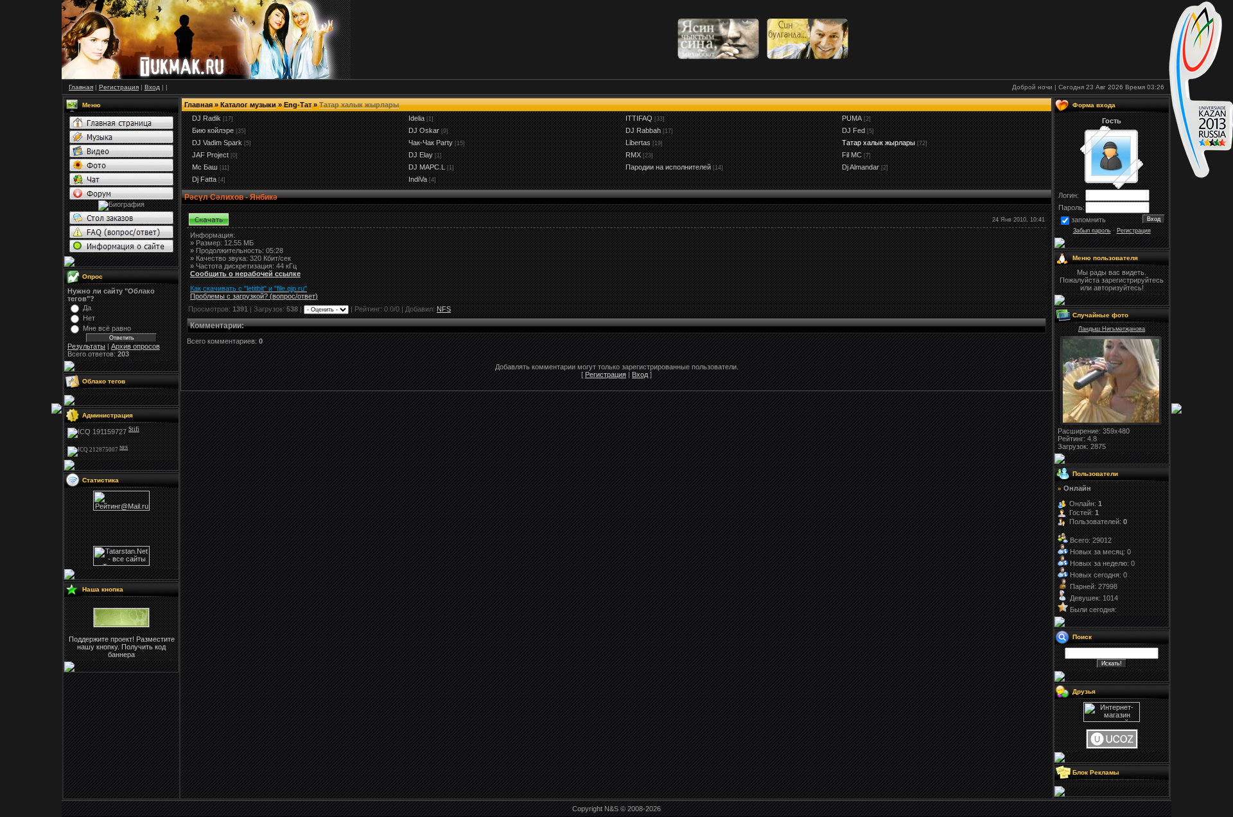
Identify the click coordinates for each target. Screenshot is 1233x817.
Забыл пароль (1092, 230)
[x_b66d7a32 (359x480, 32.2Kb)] (1111, 420)
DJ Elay (420, 155)
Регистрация (605, 374)
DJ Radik (206, 118)
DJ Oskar (423, 130)
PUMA (852, 118)
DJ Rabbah (643, 130)
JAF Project (210, 155)
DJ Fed (853, 130)
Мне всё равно (107, 328)
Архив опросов (135, 346)
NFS (444, 309)
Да (87, 308)
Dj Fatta (204, 179)
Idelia (416, 118)
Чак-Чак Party (430, 142)
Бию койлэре (213, 130)
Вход (640, 374)
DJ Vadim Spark (217, 142)
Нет (89, 318)
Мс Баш (205, 167)
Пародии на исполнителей (668, 167)
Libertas (638, 142)
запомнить (1088, 220)
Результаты (86, 346)
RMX (633, 155)
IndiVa (417, 179)
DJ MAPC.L (426, 167)
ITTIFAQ (638, 118)
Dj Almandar (860, 167)
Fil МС (852, 155)
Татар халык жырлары (878, 142)
